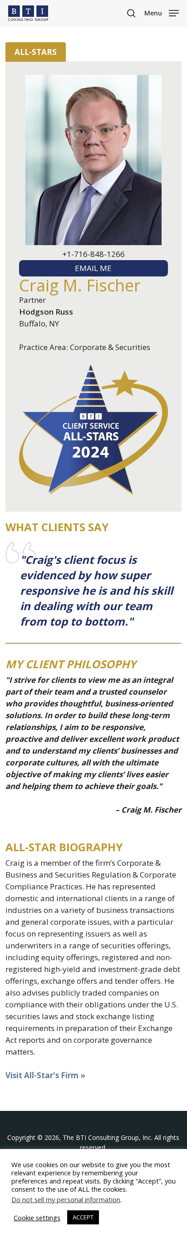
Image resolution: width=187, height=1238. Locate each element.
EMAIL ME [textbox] (93, 268)
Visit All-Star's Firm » (45, 1075)
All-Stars (36, 52)
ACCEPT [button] (83, 1217)
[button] (161, 12)
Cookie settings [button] (37, 1217)
